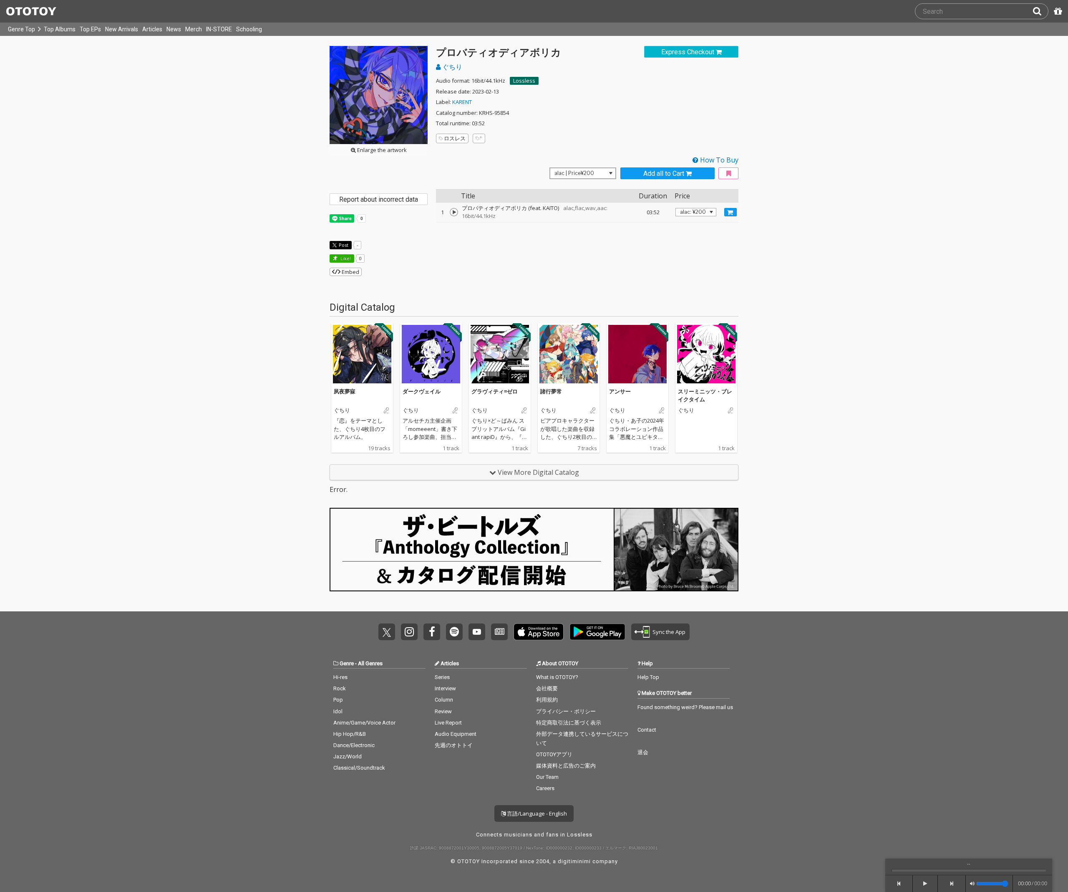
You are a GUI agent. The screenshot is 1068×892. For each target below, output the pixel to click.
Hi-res (340, 677)
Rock (339, 688)
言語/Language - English (536, 813)
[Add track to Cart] (730, 212)
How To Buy (718, 160)
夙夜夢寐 (344, 391)
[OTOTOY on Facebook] (431, 631)
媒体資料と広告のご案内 (566, 766)
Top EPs (90, 29)
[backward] (899, 883)
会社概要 (547, 688)
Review (443, 711)
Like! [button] (345, 258)
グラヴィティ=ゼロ (494, 391)
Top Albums (60, 29)
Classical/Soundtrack (359, 768)
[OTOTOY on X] (386, 631)
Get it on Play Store (597, 631)
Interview (445, 688)
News (173, 29)
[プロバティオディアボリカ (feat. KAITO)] (453, 212)
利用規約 (547, 700)
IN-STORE (219, 29)
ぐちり (451, 66)
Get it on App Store (539, 631)
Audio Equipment (455, 734)
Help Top (648, 677)
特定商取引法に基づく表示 (568, 723)
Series (442, 677)
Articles (152, 29)
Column (444, 700)
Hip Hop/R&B (349, 734)
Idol (338, 711)
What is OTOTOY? (557, 677)
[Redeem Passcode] (1057, 11)
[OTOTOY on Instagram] (409, 631)
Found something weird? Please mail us (685, 707)
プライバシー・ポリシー (566, 711)
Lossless (524, 80)
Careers (545, 788)
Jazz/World (347, 756)
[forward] (952, 883)
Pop (338, 700)
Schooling (249, 29)
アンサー (620, 391)
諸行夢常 (551, 391)
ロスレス (455, 138)
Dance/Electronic (354, 745)
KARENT (462, 102)
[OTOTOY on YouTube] (477, 631)
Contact (646, 730)
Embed (349, 272)
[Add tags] (479, 138)
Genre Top (21, 29)
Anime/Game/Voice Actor (364, 723)
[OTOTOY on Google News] (499, 631)
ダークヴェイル (422, 391)
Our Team (547, 777)
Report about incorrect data (378, 199)
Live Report (448, 723)
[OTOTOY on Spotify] (454, 631)
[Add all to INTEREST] (728, 173)
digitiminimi (574, 861)
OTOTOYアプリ (554, 754)
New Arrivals (121, 29)
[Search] (1040, 11)
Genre (347, 663)
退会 (642, 752)
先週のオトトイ (454, 745)
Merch (193, 29)
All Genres (370, 663)
